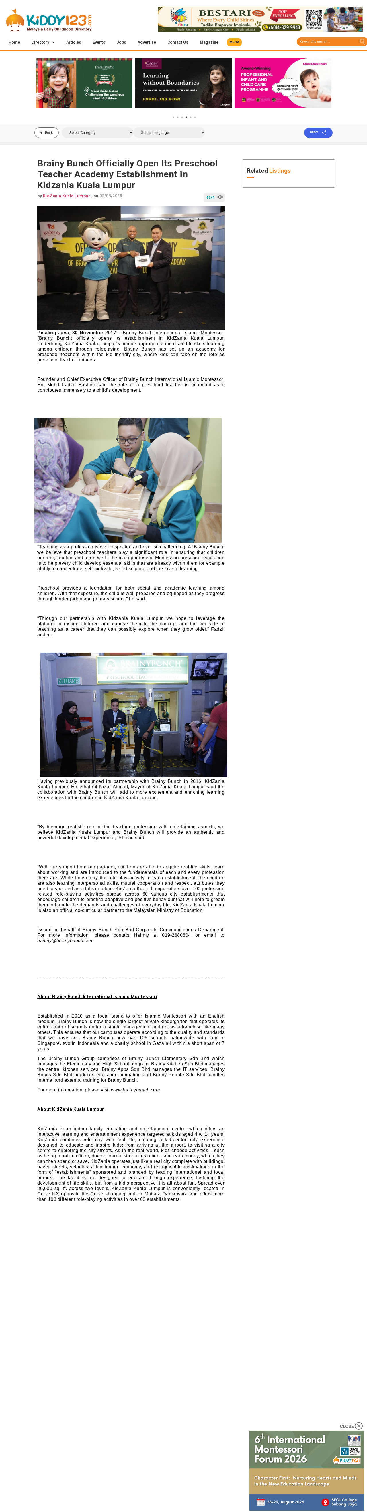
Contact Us (177, 42)
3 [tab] (182, 117)
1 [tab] (173, 117)
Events (99, 42)
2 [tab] (178, 117)
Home (14, 42)
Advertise (147, 42)
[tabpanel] (136, 83)
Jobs (121, 42)
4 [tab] (186, 117)
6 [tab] (195, 117)
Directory (40, 42)
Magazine (209, 42)
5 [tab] (191, 117)
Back (49, 132)
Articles (73, 42)
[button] (234, 42)
